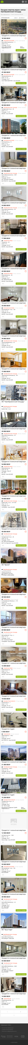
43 (8, 242)
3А (13, 537)
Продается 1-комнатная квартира (14, 135)
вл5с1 (10, 768)
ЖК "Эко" (4, 472)
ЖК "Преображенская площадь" (13, 401)
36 (13, 109)
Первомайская (7, 998)
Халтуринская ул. (6, 835)
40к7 (15, 175)
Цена (15, 17)
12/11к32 (14, 502)
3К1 (17, 375)
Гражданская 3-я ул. (7, 537)
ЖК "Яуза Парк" (5, 906)
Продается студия (8, 729)
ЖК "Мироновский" (6, 279)
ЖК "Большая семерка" (7, 179)
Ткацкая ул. (4, 242)
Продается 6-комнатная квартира (14, 528)
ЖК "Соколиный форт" (7, 639)
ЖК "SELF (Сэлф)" (6, 806)
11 (15, 42)
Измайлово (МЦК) (8, 240)
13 (10, 142)
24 (15, 902)
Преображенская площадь (10, 107)
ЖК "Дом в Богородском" (8, 541)
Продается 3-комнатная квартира (14, 102)
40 (15, 435)
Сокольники (7, 599)
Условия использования (7, 1029)
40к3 (15, 966)
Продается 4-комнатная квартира (14, 594)
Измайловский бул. (6, 1000)
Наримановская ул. (6, 76)
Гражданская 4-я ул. (7, 109)
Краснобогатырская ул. (8, 42)
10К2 (12, 835)
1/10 (17, 601)
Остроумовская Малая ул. (8, 601)
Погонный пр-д (5, 142)
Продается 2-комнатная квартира (14, 35)
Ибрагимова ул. (6, 735)
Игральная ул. (5, 702)
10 (11, 669)
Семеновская (7, 734)
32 (14, 342)
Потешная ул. (5, 768)
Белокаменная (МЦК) (9, 40)
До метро (21, 17)
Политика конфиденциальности (9, 1031)
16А (14, 309)
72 (12, 1000)
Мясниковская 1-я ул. (7, 309)
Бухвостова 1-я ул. (6, 502)
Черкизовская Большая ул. (8, 375)
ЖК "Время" (6, 564)
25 (11, 468)
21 (13, 801)
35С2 (11, 735)
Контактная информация (7, 1028)
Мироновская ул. (6, 275)
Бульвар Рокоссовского (9, 701)
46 (11, 275)
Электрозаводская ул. (7, 342)
